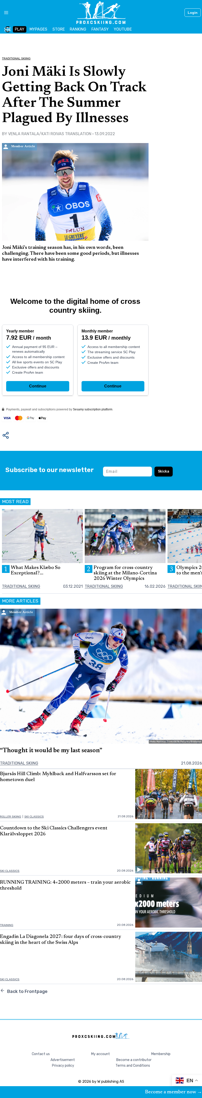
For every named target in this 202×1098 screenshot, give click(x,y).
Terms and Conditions (133, 1065)
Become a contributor (134, 1060)
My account (100, 1054)
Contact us (41, 1054)
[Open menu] (4, 12)
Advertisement (62, 1060)
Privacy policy (63, 1065)
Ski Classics (34, 816)
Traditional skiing (16, 58)
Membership (160, 1054)
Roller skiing (10, 816)
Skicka (163, 471)
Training (6, 925)
